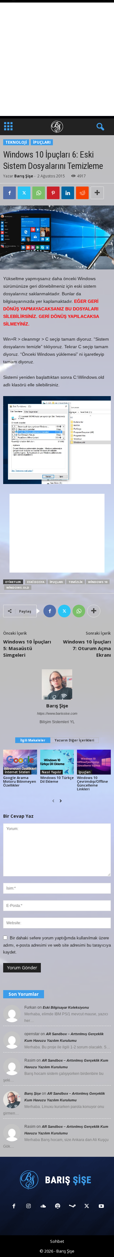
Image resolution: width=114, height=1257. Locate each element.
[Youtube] (100, 1206)
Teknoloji (16, 142)
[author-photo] (57, 684)
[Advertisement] (57, 59)
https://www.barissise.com (57, 713)
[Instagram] (28, 1206)
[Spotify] (57, 1206)
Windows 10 (97, 582)
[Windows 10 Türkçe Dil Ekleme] (57, 762)
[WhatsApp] (38, 193)
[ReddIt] (82, 193)
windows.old (17, 587)
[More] (97, 193)
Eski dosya (35, 582)
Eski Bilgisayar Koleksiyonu (66, 1007)
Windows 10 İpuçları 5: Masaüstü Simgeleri (27, 648)
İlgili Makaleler (32, 740)
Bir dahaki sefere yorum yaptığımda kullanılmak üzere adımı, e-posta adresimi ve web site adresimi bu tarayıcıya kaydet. (57, 945)
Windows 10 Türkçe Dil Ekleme (57, 779)
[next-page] (61, 801)
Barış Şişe (23, 176)
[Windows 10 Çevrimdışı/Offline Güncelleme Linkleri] (94, 762)
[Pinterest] (53, 193)
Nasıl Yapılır (51, 772)
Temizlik (75, 582)
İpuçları (42, 142)
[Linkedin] (67, 193)
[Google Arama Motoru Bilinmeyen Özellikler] (20, 762)
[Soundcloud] (43, 1206)
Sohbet (57, 1241)
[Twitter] (24, 193)
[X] (86, 1206)
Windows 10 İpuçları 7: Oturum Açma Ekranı (87, 648)
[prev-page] (53, 801)
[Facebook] (9, 193)
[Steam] (72, 1206)
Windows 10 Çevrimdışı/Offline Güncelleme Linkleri (92, 783)
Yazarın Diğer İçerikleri (74, 740)
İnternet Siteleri (17, 772)
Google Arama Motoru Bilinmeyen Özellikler (19, 781)
